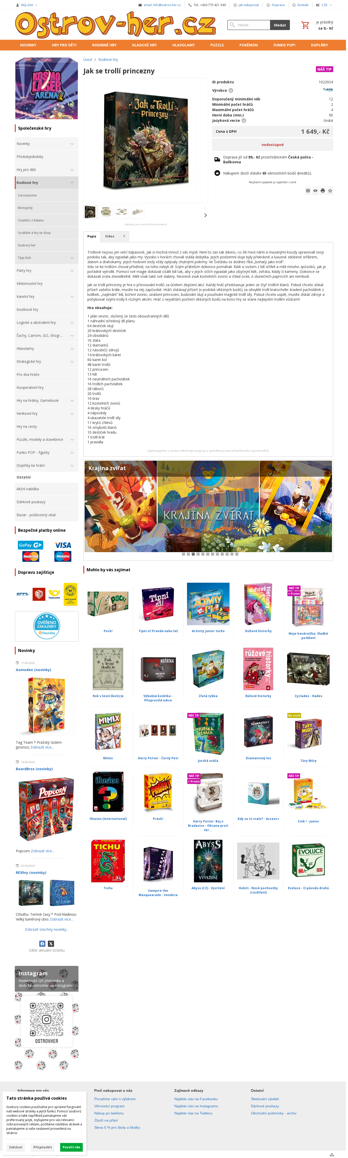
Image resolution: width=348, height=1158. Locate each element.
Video (109, 236)
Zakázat (15, 1147)
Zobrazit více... (42, 747)
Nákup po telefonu (109, 1113)
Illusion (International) (108, 819)
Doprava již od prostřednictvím (268, 159)
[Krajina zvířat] (208, 510)
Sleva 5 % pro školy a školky (117, 1127)
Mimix (108, 758)
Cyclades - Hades (308, 696)
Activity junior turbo (208, 631)
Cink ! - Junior (308, 821)
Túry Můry (308, 760)
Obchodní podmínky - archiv (274, 1113)
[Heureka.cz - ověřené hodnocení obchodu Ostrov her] (46, 637)
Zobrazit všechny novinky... (47, 929)
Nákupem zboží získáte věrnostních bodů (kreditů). (267, 173)
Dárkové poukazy (265, 1106)
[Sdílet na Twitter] (51, 944)
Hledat (280, 25)
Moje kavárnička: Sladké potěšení (308, 635)
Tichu (108, 888)
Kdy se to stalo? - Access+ (258, 819)
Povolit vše (71, 1147)
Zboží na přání (106, 1120)
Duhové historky (258, 631)
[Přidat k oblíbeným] (330, 190)
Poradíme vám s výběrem (115, 1099)
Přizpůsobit (42, 1147)
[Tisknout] (323, 190)
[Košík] (317, 25)
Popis (91, 236)
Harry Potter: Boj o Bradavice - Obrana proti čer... (208, 825)
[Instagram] (46, 1019)
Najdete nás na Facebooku (196, 1099)
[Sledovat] (315, 190)
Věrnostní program (109, 1106)
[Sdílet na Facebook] (42, 944)
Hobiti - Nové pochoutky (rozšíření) (258, 890)
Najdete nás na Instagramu (196, 1106)
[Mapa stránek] (332, 1154)
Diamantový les (258, 758)
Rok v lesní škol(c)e (108, 696)
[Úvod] (116, 25)
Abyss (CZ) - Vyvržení (208, 888)
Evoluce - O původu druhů (308, 888)
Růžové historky (258, 696)
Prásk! (158, 819)
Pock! (108, 631)
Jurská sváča (208, 760)
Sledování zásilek (265, 1099)
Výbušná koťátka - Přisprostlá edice (158, 698)
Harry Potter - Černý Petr (158, 758)
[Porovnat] (308, 190)
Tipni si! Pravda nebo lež (158, 631)
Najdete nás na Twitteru (193, 1113)
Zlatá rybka (208, 696)
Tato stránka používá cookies (36, 1098)
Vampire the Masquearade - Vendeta (158, 892)
